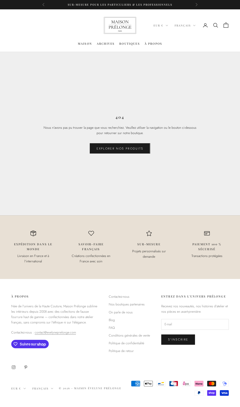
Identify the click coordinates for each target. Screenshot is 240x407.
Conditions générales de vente (129, 335)
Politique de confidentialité (126, 343)
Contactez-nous (119, 296)
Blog (112, 320)
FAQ (112, 327)
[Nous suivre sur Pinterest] (25, 367)
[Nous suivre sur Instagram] (13, 367)
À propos (153, 43)
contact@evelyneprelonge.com (55, 332)
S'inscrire (178, 339)
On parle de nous (121, 312)
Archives (106, 43)
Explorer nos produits (120, 148)
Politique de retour (121, 350)
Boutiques (129, 43)
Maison (85, 43)
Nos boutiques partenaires (127, 304)
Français (183, 25)
